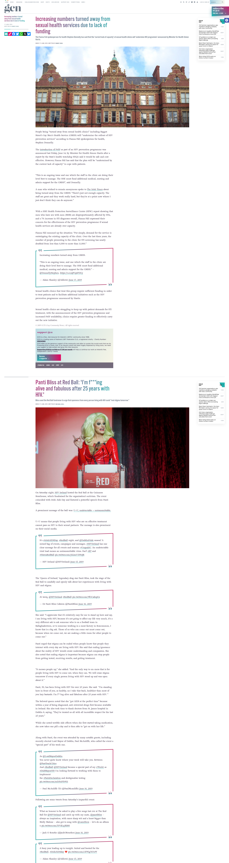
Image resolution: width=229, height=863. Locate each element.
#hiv (53, 365)
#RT (89, 551)
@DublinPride (86, 540)
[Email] (6, 34)
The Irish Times (95, 189)
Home (6, 2)
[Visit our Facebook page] (194, 2)
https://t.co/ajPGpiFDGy (71, 272)
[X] (25, 34)
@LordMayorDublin (52, 756)
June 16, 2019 (85, 604)
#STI (62, 365)
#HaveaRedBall (47, 554)
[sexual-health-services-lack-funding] (112, 87)
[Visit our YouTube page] (197, 2)
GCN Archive (55, 2)
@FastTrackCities (48, 763)
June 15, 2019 (76, 561)
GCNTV (48, 2)
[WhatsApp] (21, 34)
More (83, 2)
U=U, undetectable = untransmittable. (92, 510)
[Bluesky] (29, 34)
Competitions (75, 2)
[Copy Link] (10, 34)
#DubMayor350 (47, 770)
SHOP (42, 2)
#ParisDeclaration (52, 778)
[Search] (222, 2)
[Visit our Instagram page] (186, 2)
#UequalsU (85, 547)
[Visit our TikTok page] (189, 2)
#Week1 (100, 767)
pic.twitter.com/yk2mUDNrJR (69, 554)
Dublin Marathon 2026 (32, 2)
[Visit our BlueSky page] (192, 2)
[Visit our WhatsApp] (181, 2)
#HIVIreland (92, 543)
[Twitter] (17, 34)
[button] (226, 20)
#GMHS (48, 365)
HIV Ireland (61, 492)
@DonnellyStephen (49, 272)
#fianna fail (41, 365)
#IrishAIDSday (57, 851)
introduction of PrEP (50, 149)
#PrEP (57, 365)
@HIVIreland (55, 597)
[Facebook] (14, 34)
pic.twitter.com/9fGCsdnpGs (86, 597)
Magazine (19, 2)
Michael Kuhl (60, 404)
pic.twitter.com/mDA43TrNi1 (54, 781)
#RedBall (63, 540)
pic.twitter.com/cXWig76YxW (82, 851)
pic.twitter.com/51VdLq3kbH (55, 825)
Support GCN (65, 2)
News (12, 2)
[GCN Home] (13, 8)
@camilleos (83, 822)
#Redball (48, 767)
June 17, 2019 (75, 279)
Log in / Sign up (204, 2)
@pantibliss (96, 814)
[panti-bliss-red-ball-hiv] (112, 447)
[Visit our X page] (184, 2)
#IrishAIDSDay (50, 540)
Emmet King (59, 43)
